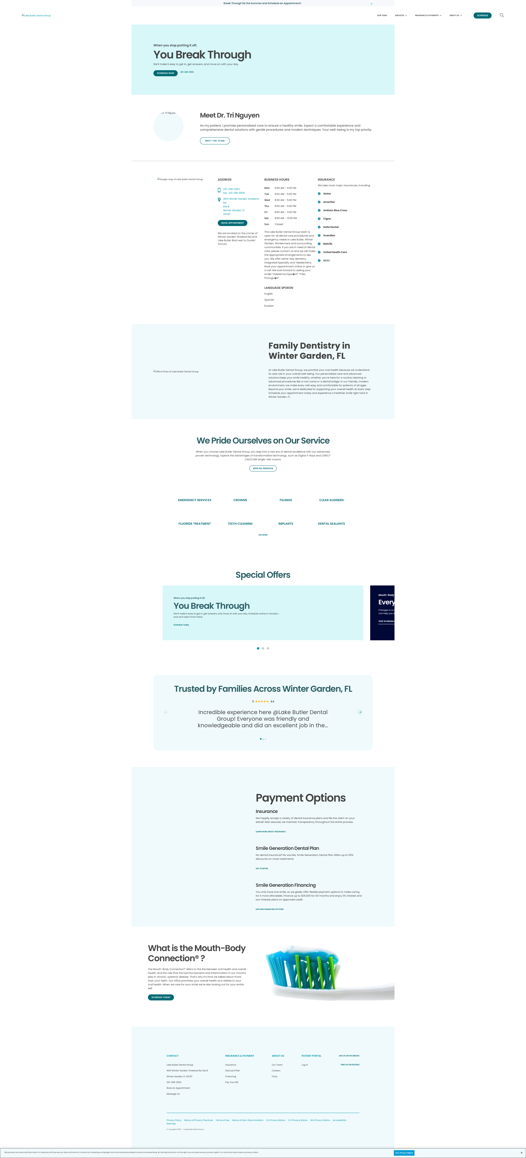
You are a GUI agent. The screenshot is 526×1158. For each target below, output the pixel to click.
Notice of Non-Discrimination (247, 1120)
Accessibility (339, 1120)
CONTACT (173, 1055)
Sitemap (171, 1123)
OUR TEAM (382, 15)
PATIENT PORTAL (311, 1055)
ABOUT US (454, 15)
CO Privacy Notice (298, 1120)
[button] (258, 648)
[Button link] (502, 15)
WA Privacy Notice (320, 1120)
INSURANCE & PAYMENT (239, 1055)
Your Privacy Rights (404, 1153)
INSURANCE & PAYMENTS (427, 15)
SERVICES (399, 15)
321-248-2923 (231, 189)
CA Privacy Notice (275, 1120)
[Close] (522, 1153)
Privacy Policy (174, 1120)
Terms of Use (222, 1120)
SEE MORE (263, 535)
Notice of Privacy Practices (198, 1120)
